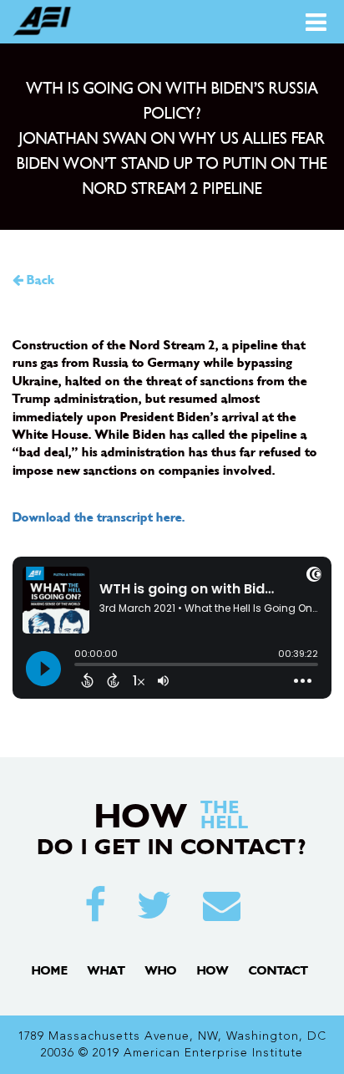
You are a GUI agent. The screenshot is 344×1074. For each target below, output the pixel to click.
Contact (278, 971)
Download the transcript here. (99, 518)
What (106, 971)
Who (161, 971)
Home (50, 971)
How (213, 971)
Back (38, 280)
